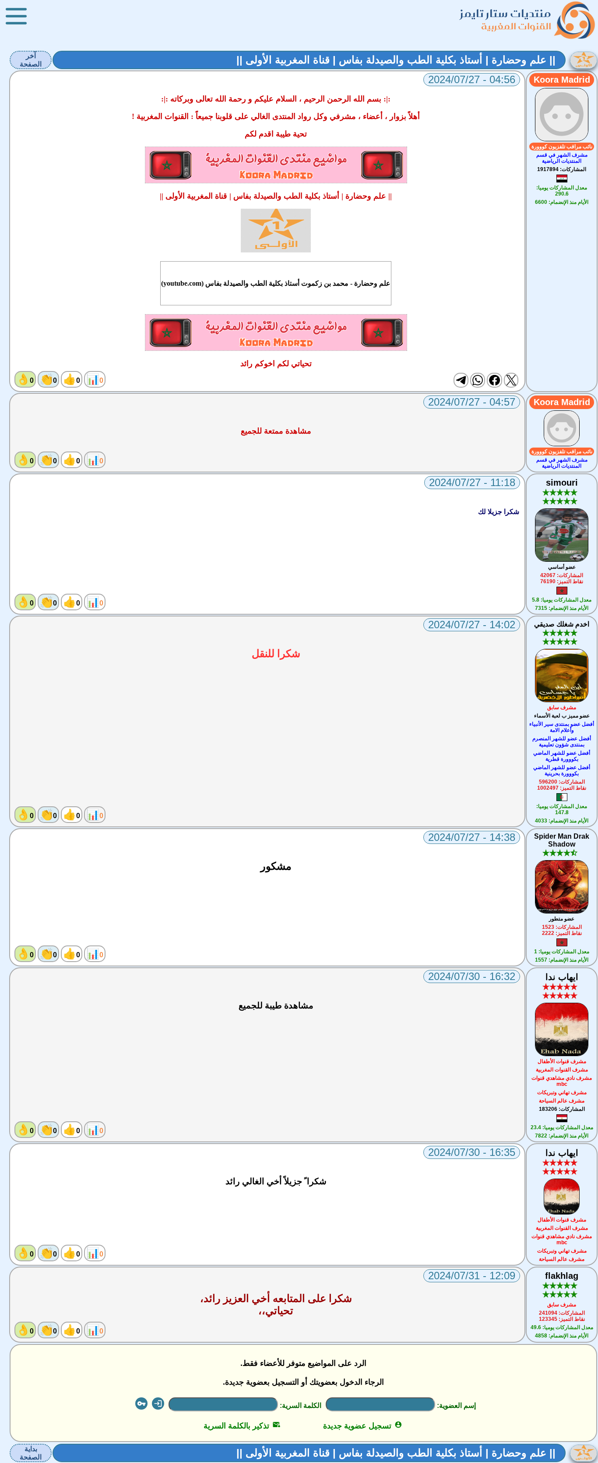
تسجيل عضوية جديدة (362, 1425)
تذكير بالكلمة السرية (242, 1425)
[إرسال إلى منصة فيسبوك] (494, 380)
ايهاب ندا (561, 977)
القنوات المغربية (516, 26)
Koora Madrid (562, 79)
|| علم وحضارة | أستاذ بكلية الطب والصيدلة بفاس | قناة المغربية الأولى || (396, 60)
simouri (562, 482)
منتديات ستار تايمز (505, 13)
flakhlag (561, 1276)
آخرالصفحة (31, 60)
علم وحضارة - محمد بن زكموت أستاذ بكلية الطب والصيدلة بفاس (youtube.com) (275, 283)
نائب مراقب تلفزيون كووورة (561, 147)
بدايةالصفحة (31, 1453)
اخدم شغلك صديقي (561, 624)
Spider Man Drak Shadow (561, 840)
